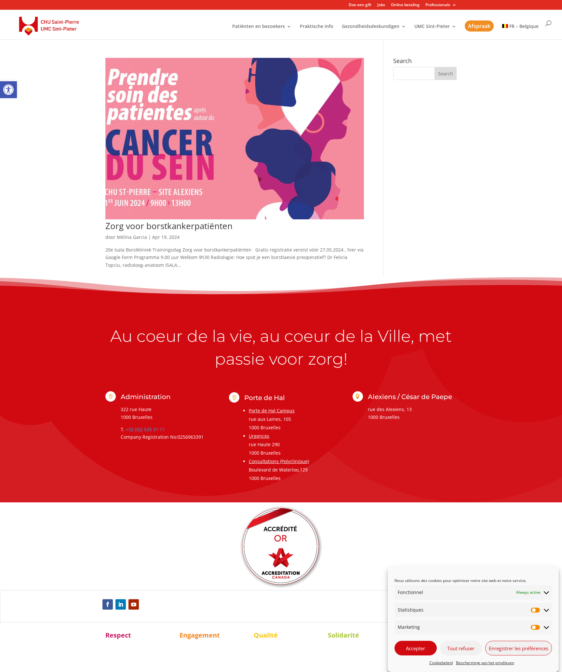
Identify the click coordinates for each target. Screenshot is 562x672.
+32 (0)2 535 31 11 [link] (145, 429)
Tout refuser (461, 648)
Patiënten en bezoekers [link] (258, 26)
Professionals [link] (437, 5)
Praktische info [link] (316, 26)
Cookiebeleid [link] (441, 663)
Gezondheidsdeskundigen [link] (370, 26)
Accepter (415, 648)
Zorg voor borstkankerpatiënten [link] (169, 226)
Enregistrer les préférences (518, 648)
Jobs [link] (381, 5)
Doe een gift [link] (360, 5)
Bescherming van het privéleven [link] (485, 663)
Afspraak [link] (479, 26)
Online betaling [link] (405, 5)
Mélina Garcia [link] (132, 237)
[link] (8, 89)
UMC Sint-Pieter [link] (432, 26)
